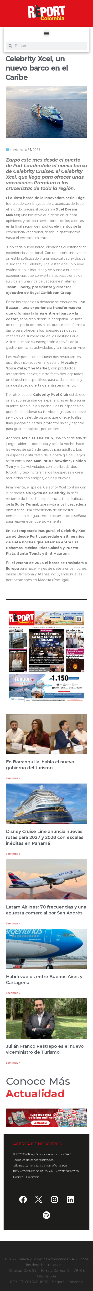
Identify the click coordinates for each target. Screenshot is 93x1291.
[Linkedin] (70, 1199)
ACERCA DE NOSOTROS (37, 1144)
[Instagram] (54, 1199)
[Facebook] (23, 1199)
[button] (47, 33)
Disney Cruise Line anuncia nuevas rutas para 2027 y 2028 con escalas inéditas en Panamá (44, 837)
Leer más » (13, 778)
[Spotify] (46, 1215)
